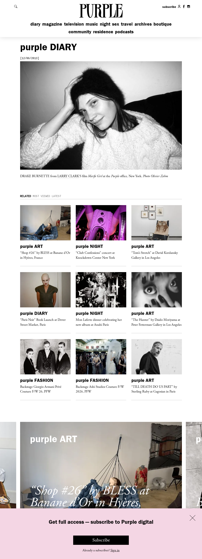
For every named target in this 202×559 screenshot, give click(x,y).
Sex (115, 24)
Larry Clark (68, 176)
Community (79, 31)
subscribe (169, 6)
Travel (127, 24)
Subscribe (101, 540)
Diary (35, 24)
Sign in (115, 550)
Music (92, 24)
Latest (56, 196)
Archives (143, 24)
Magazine (52, 24)
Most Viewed (41, 196)
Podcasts (124, 31)
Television (74, 24)
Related (25, 196)
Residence (103, 31)
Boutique (162, 24)
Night (105, 24)
